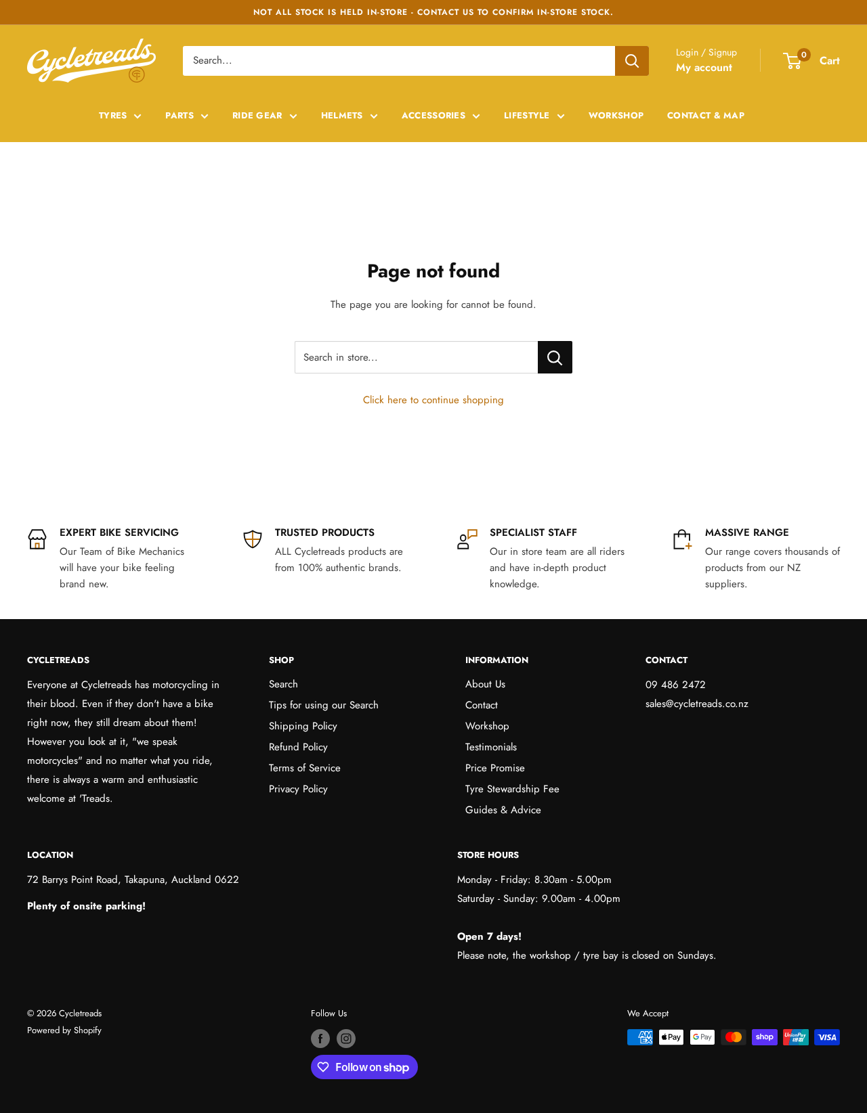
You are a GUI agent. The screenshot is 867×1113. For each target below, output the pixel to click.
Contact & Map (705, 115)
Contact (481, 705)
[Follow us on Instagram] (346, 1038)
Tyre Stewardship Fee (512, 788)
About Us (485, 684)
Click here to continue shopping (433, 399)
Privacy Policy (298, 788)
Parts (179, 115)
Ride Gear (257, 115)
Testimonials (491, 747)
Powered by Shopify (64, 1030)
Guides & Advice (503, 809)
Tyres (113, 115)
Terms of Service (305, 767)
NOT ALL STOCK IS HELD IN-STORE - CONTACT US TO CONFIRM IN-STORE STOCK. (433, 12)
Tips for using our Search (324, 705)
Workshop (616, 115)
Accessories (433, 115)
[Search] (632, 61)
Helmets (342, 115)
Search (283, 684)
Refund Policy (298, 747)
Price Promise (495, 767)
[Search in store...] (555, 357)
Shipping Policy (303, 726)
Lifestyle (527, 115)
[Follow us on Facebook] (320, 1038)
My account (704, 67)
